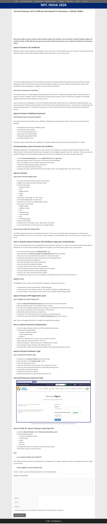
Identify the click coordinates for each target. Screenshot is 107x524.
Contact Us (85, 1)
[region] (53, 25)
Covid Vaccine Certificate (26, 1)
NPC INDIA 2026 (53, 5)
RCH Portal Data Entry (50, 1)
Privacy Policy (69, 1)
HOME (16, 1)
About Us (78, 1)
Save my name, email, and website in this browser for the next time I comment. (39, 510)
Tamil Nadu (61, 1)
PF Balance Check (38, 1)
